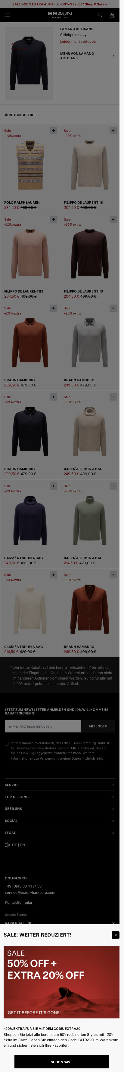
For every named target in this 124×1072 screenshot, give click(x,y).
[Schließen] (115, 935)
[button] (59, 536)
